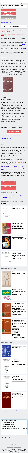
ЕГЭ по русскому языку (7, 424)
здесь (23, 44)
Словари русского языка (7, 431)
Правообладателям (6, 138)
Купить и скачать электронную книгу (8, 13)
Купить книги (14, 131)
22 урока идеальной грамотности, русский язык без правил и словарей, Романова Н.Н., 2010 (19, 292)
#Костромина (9, 195)
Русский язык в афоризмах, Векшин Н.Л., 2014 (19, 346)
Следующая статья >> (21, 410)
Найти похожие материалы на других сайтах (8, 17)
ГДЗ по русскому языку (7, 422)
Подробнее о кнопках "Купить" (11, 26)
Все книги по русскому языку (9, 420)
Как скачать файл (6, 135)
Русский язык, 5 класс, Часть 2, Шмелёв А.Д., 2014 (19, 238)
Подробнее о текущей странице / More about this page (6, 22)
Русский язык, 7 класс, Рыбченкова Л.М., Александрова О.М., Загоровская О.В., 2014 (18, 226)
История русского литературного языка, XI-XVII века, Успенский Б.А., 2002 (18, 395)
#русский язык (4, 197)
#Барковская (16, 195)
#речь (10, 197)
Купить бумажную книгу (8, 9)
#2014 (21, 195)
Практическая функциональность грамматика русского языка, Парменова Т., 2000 (19, 362)
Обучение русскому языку (8, 426)
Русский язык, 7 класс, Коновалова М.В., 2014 (18, 207)
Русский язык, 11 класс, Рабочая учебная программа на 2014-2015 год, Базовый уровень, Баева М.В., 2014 (18, 255)
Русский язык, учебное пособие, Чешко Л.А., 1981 (18, 272)
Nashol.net (4, 449)
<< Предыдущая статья (6, 410)
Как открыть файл (17, 135)
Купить (2, 144)
